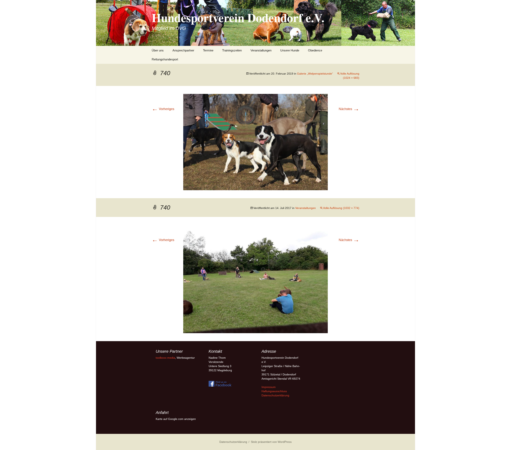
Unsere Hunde (289, 50)
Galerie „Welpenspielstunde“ (315, 73)
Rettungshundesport (165, 59)
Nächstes (349, 109)
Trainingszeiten (232, 50)
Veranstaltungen (261, 50)
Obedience (315, 50)
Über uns (158, 50)
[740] (255, 142)
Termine (208, 50)
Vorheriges (163, 109)
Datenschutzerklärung (275, 395)
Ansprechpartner (183, 50)
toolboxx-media (165, 357)
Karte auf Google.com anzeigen (176, 418)
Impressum (268, 387)
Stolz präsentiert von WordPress (271, 441)
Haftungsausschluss (274, 391)
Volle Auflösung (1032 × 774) (341, 208)
